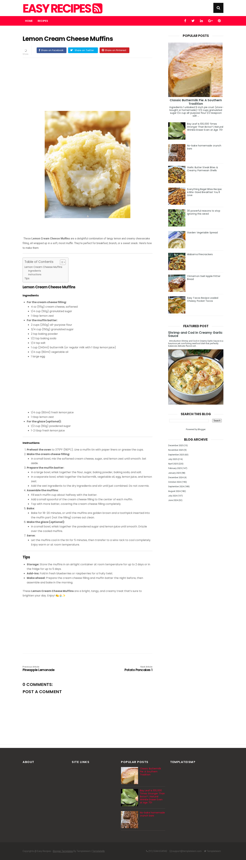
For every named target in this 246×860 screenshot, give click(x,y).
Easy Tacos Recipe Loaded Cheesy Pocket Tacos (202, 299)
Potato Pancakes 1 (138, 668)
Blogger (201, 429)
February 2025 (175, 468)
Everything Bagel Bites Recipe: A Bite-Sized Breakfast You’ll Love (204, 192)
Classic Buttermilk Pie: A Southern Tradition (196, 102)
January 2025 (174, 473)
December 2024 (175, 477)
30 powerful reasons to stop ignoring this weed (203, 212)
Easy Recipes (57, 8)
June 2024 (173, 500)
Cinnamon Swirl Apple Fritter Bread (203, 277)
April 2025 (173, 463)
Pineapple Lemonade (38, 668)
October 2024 (174, 482)
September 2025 (176, 454)
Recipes (43, 21)
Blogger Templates (63, 851)
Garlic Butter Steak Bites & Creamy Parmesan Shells (202, 169)
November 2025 (175, 450)
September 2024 (176, 486)
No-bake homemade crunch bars (204, 147)
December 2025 (175, 445)
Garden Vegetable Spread (202, 232)
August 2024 (174, 491)
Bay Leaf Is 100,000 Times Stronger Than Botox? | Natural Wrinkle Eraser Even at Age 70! (205, 127)
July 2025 (172, 459)
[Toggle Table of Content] (61, 262)
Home (29, 21)
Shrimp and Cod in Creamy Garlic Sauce (195, 334)
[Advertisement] (91, 83)
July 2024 (172, 495)
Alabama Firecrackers (200, 254)
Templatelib (98, 851)
